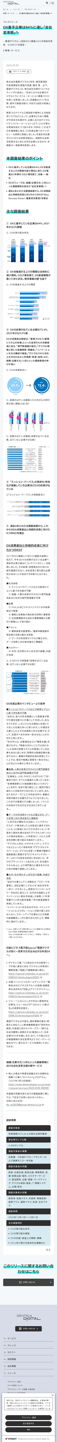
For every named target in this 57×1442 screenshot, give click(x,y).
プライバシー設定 (28, 1417)
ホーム (5, 9)
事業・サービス (8, 13)
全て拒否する (28, 1423)
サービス (11, 1338)
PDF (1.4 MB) (19, 71)
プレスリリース (30, 9)
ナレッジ (11, 1345)
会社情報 (11, 1366)
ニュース (16, 9)
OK (28, 1429)
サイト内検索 (47, 3)
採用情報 (11, 1359)
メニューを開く (52, 3)
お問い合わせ (29, 1282)
